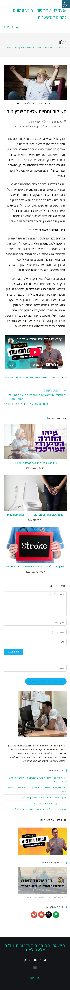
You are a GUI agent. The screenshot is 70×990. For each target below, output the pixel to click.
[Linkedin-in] (30, 960)
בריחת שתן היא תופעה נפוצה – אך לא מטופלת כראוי (35, 514)
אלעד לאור (57, 121)
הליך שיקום (39, 377)
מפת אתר (35, 978)
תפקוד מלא (9, 377)
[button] (35, 967)
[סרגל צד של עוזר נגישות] (66, 4)
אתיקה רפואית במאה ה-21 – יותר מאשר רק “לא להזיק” (44, 797)
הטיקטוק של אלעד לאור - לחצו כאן (45, 681)
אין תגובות (19, 126)
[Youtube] (35, 960)
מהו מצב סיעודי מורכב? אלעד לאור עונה (35, 463)
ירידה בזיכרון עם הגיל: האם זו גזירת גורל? (50, 803)
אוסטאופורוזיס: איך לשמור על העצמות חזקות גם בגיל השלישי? (41, 809)
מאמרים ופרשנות (53, 126)
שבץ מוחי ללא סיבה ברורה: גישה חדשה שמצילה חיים (35, 566)
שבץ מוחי (36, 126)
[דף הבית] (65, 47)
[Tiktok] (25, 960)
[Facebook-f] (40, 960)
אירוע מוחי (49, 377)
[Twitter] (45, 960)
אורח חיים (57, 377)
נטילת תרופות (28, 377)
